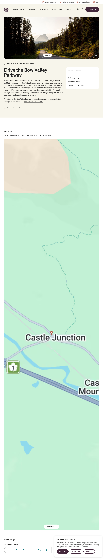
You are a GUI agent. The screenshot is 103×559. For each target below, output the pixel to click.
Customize (76, 551)
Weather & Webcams (67, 2)
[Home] (6, 9)
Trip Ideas (67, 9)
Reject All (89, 551)
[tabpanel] (51, 38)
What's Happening (50, 2)
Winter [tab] (56, 55)
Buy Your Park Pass (84, 2)
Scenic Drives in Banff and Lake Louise (20, 64)
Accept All (62, 551)
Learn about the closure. (33, 101)
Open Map (50, 526)
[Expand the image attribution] (95, 55)
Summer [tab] (47, 55)
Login (97, 2)
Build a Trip (92, 9)
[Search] (78, 9)
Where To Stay (57, 9)
